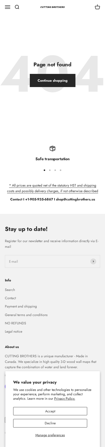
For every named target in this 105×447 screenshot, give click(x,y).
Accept (50, 411)
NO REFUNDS (15, 323)
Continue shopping (53, 80)
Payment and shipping (21, 306)
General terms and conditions (26, 314)
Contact (10, 298)
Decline (50, 423)
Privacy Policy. (64, 398)
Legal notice (13, 331)
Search (10, 289)
